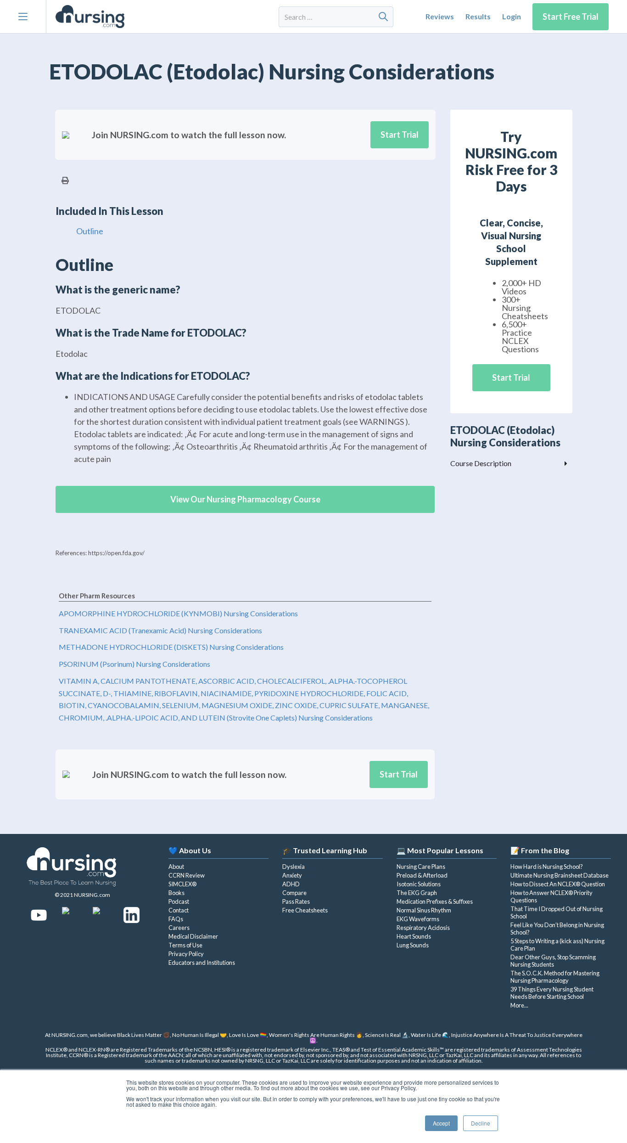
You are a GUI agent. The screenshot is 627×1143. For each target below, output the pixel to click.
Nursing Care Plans (421, 866)
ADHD (291, 884)
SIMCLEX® (182, 884)
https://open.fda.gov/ (116, 553)
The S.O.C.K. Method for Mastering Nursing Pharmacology (554, 976)
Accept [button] (441, 1123)
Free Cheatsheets (305, 910)
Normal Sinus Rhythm (424, 910)
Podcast (178, 901)
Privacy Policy (186, 953)
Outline (89, 231)
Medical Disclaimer (193, 936)
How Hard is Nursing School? (546, 866)
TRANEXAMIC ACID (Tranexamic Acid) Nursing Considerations (160, 630)
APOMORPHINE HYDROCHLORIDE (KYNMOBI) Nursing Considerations (178, 613)
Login (511, 16)
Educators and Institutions (201, 962)
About (176, 866)
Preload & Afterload (422, 875)
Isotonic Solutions (419, 884)
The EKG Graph (417, 892)
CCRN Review (186, 875)
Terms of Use (185, 945)
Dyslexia (293, 866)
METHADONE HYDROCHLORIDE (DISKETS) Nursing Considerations (171, 647)
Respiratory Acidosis (423, 927)
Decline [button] (480, 1123)
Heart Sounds (414, 936)
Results (478, 16)
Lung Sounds (413, 945)
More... (519, 1005)
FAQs (175, 919)
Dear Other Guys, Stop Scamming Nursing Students (553, 960)
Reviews (439, 16)
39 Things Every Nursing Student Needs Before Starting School (551, 992)
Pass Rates (296, 901)
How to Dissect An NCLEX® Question (557, 884)
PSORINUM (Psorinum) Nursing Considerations (134, 663)
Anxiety (292, 875)
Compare (294, 892)
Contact (178, 910)
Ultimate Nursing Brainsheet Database (559, 875)
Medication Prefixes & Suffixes (435, 901)
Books (176, 892)
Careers (179, 927)
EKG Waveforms (418, 919)
